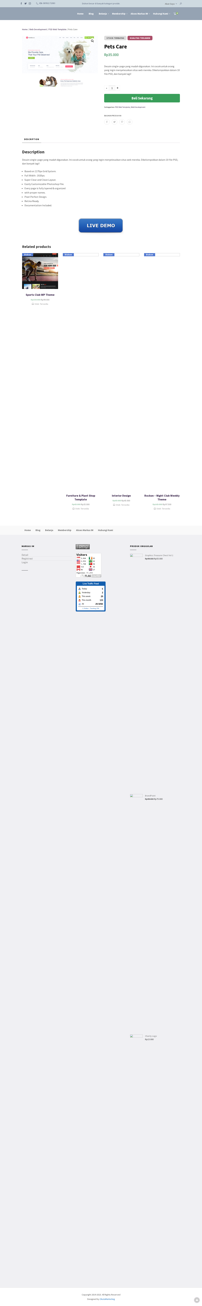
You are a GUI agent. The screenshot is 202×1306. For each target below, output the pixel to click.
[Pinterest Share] (122, 122)
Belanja (103, 13)
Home (80, 13)
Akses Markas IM (139, 13)
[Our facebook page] (21, 3)
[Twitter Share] (114, 122)
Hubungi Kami (160, 13)
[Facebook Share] (107, 122)
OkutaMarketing (107, 1299)
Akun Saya (170, 3)
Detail (25, 554)
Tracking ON (94, 608)
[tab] (31, 139)
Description (31, 139)
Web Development (38, 29)
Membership (118, 13)
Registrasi (27, 558)
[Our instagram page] (30, 3)
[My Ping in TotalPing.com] (83, 546)
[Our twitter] (25, 3)
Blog (91, 13)
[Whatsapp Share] (129, 122)
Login (25, 562)
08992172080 (49, 3)
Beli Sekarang (142, 98)
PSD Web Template (57, 29)
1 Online (85, 608)
